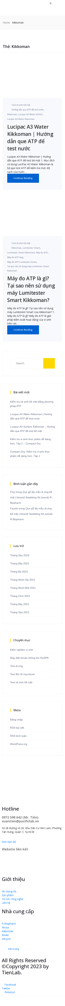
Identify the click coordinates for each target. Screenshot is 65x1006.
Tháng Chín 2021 (20, 596)
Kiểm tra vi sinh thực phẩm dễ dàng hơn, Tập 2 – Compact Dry (30, 441)
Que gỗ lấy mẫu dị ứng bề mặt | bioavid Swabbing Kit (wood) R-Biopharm (31, 497)
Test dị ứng (16, 666)
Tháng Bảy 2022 (19, 563)
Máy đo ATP (42, 252)
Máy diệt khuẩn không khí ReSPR (29, 657)
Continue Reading (23, 178)
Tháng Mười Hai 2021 (22, 579)
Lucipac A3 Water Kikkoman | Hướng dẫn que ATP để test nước (31, 416)
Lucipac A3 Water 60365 (30, 114)
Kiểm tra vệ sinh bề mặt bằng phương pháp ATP (31, 403)
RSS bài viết (17, 727)
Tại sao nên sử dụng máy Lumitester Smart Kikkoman (28, 268)
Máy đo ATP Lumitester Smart (21, 262)
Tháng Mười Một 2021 (23, 587)
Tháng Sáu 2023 (19, 555)
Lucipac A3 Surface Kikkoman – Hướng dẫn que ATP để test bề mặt (32, 428)
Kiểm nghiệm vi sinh (21, 649)
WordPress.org (18, 744)
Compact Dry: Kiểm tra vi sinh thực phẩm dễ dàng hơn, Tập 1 (30, 453)
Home (6, 22)
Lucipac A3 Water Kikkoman (20, 119)
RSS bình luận (18, 735)
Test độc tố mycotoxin (22, 674)
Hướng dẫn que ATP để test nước (28, 109)
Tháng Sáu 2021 (19, 612)
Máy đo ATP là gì (15, 257)
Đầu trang (13, 948)
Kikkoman (12, 114)
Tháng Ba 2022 (19, 571)
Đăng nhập (16, 719)
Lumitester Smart (31, 247)
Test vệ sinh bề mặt (21, 104)
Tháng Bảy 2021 (19, 604)
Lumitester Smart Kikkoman (21, 252)
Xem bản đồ (9, 842)
